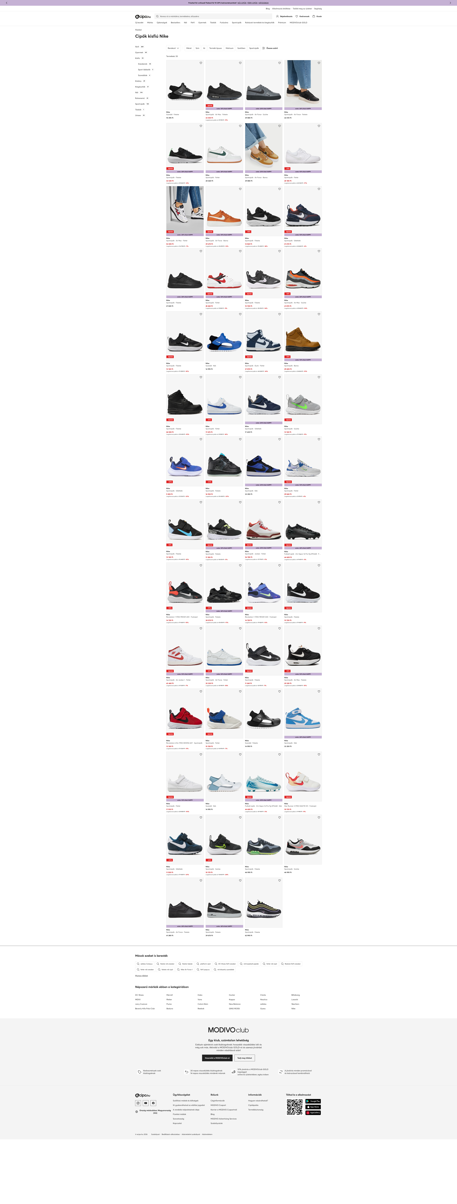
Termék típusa (215, 48)
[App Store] (313, 1107)
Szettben (241, 48)
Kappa (232, 999)
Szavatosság (178, 1119)
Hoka (200, 995)
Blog (268, 8)
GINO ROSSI (234, 1008)
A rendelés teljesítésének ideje (186, 1109)
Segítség (318, 8)
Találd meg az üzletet (302, 8)
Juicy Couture (141, 1004)
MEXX (138, 999)
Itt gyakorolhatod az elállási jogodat (189, 1105)
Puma (169, 1004)
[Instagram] (138, 1103)
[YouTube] (146, 1103)
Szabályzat (155, 1134)
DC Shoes (139, 995)
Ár (204, 48)
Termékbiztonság (255, 1109)
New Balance (235, 1004)
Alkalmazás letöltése (281, 8)
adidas (263, 1004)
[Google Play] (313, 1101)
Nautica (263, 999)
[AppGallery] (313, 1112)
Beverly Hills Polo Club (145, 1008)
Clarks (263, 995)
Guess (263, 1008)
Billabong (295, 995)
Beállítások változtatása (171, 1134)
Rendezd (172, 48)
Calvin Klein (203, 1004)
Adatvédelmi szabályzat (191, 1134)
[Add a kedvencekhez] (201, 63)
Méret (189, 48)
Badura (169, 1008)
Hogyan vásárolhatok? (258, 1100)
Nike (293, 1008)
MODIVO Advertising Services (224, 1119)
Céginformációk (218, 1100)
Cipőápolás (253, 1105)
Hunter (232, 995)
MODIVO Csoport (218, 1105)
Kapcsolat (177, 1123)
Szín (197, 48)
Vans (200, 999)
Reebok (201, 1008)
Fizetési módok (179, 1114)
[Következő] (450, 3)
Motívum (229, 48)
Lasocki (294, 999)
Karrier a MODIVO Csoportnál (224, 1109)
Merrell (169, 995)
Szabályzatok (217, 1123)
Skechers (295, 1004)
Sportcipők (254, 48)
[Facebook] (153, 1103)
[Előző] (7, 3)
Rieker (169, 999)
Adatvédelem (207, 1134)
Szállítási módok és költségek (185, 1100)
